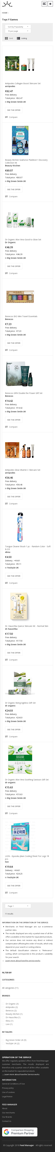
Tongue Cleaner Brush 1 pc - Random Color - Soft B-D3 (28, 548)
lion (7, 861)
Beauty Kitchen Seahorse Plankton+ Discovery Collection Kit (26, 161)
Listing (24, 38)
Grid (11, 38)
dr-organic (10, 705)
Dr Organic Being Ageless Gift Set (20, 702)
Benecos (9, 319)
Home (4, 12)
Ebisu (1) (9, 1020)
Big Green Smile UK (16, 101)
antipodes (10, 86)
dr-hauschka (11, 629)
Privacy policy (8, 1088)
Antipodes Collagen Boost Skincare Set (23, 83)
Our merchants (8, 1112)
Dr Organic (10, 242)
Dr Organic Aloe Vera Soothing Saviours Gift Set (27, 779)
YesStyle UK (13, 567)
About (4, 1108)
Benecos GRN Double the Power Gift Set (23, 393)
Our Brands (7, 1117)
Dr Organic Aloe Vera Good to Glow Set (23, 239)
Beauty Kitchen (12, 165)
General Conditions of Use (13, 1083)
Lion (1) (9, 1024)
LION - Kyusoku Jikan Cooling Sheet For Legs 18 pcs (27, 857)
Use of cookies (8, 1092)
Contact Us (6, 1121)
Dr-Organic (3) (12, 1003)
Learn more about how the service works (22, 960)
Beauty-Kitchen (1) (14, 1014)
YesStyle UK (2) (12, 1043)
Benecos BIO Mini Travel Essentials (21, 316)
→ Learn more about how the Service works (20, 1074)
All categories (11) (10, 988)
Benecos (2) (11, 1010)
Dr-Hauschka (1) (13, 1017)
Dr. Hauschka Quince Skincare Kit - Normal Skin (26, 626)
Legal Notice (7, 1096)
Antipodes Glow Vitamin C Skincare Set (22, 470)
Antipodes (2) (12, 1007)
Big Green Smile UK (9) (16, 1040)
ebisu (7, 552)
